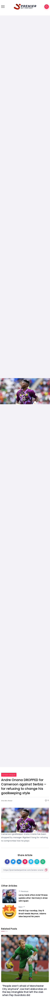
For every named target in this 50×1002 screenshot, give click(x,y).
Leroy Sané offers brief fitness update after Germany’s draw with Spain (33, 898)
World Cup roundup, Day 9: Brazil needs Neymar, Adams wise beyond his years (32, 913)
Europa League (8, 775)
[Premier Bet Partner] (25, 6)
